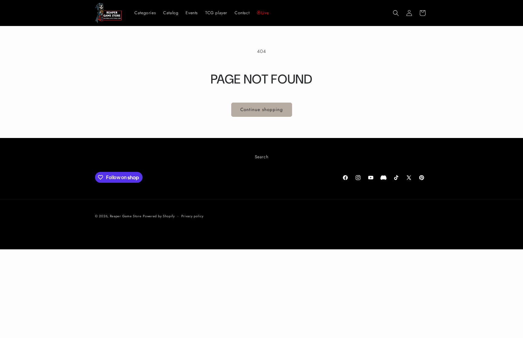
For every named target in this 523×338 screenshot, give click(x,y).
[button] (396, 13)
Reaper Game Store (126, 216)
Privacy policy (192, 216)
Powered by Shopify (159, 216)
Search (261, 157)
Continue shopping (261, 109)
